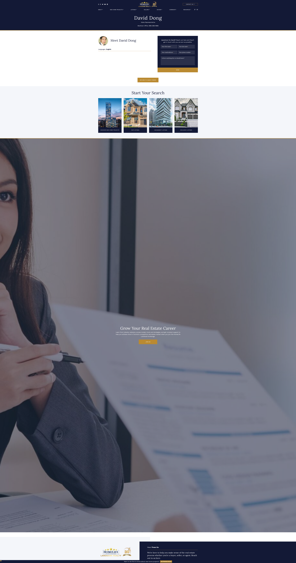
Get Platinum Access (166, 561)
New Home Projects (116, 9)
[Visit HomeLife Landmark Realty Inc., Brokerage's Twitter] (102, 4)
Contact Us (190, 4)
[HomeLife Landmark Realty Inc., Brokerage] (148, 4)
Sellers (146, 9)
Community (172, 9)
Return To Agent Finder (148, 80)
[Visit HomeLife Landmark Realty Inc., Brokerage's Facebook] (100, 4)
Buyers (159, 9)
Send (177, 70)
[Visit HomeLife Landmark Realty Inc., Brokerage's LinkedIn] (107, 4)
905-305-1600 (153, 26)
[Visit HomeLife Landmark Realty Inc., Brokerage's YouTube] (105, 4)
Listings (133, 9)
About (100, 9)
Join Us (148, 341)
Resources (186, 9)
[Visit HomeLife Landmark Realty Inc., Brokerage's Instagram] (98, 4)
